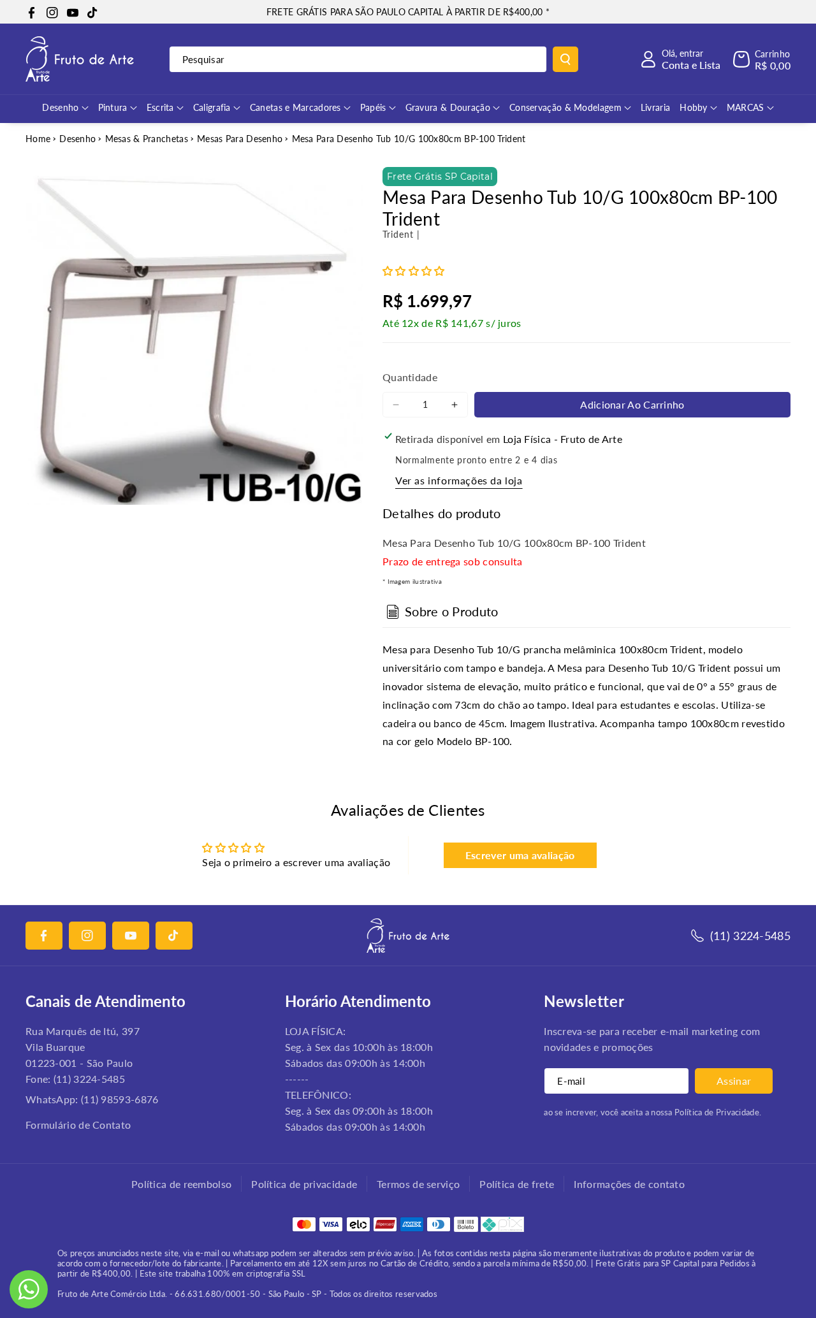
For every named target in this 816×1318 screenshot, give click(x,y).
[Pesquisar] (565, 59)
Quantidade (409, 377)
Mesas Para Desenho (239, 138)
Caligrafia (212, 107)
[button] (761, 59)
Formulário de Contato (78, 1125)
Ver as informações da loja (459, 480)
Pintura (112, 107)
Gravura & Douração (447, 107)
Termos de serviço (418, 1184)
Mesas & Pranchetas (146, 138)
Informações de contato (629, 1184)
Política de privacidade (304, 1184)
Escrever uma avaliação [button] (520, 855)
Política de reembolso (181, 1184)
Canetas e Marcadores (295, 107)
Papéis (373, 107)
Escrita (160, 107)
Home (38, 138)
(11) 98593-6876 (120, 1099)
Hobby (694, 107)
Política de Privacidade (716, 1112)
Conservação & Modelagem (565, 107)
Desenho (60, 107)
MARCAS (745, 107)
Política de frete (516, 1184)
